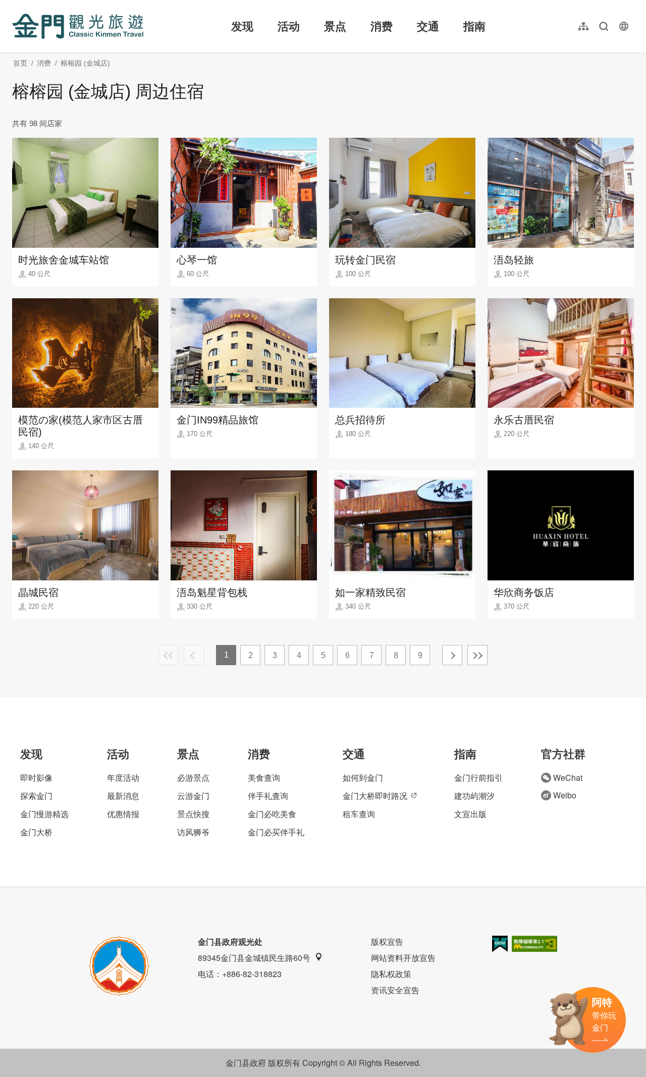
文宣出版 (470, 814)
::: (15, 6)
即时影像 (36, 777)
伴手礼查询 (268, 795)
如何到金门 (363, 777)
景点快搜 (193, 814)
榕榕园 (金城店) (85, 63)
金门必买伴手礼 (276, 832)
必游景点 (193, 777)
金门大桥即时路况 (375, 795)
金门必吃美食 (272, 814)
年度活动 (123, 777)
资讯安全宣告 (395, 990)
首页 (20, 63)
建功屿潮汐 (474, 795)
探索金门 (36, 795)
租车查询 (359, 814)
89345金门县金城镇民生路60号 (254, 957)
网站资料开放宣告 (403, 957)
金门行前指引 (478, 777)
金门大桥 (36, 832)
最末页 (477, 655)
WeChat (567, 777)
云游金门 (193, 795)
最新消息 (123, 795)
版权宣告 (387, 941)
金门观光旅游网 (77, 26)
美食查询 (264, 777)
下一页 (452, 655)
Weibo (564, 795)
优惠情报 (123, 814)
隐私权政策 (391, 974)
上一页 (194, 655)
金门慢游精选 (44, 814)
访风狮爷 (193, 832)
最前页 (168, 655)
